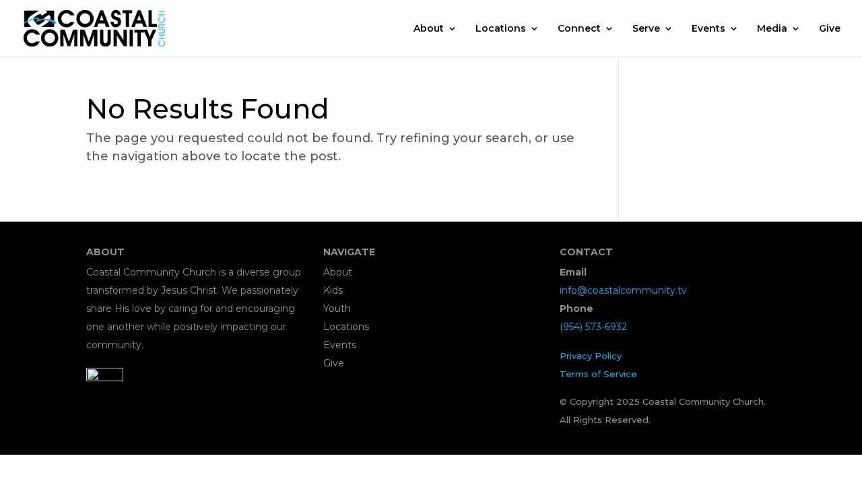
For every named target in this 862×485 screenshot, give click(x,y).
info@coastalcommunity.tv (623, 290)
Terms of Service (598, 373)
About (428, 29)
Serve (646, 29)
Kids (333, 290)
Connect (579, 29)
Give (829, 29)
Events (708, 29)
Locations (500, 29)
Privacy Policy (591, 355)
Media (772, 29)
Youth (337, 308)
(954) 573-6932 (593, 327)
